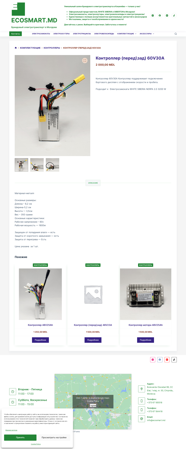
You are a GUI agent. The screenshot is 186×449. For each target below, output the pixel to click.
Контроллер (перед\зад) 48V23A (93, 325)
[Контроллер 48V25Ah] (40, 294)
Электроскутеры (61, 34)
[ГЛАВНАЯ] (16, 48)
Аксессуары (146, 34)
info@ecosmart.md (156, 420)
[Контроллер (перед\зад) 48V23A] (93, 294)
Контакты (15, 34)
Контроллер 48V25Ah (40, 325)
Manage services (11, 430)
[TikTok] (174, 15)
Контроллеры (40, 265)
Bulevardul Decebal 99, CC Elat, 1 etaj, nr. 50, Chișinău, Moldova (160, 390)
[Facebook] (159, 15)
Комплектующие (125, 34)
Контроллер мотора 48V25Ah (146, 325)
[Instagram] (152, 15)
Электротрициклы (82, 34)
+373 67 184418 (154, 411)
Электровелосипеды (104, 34)
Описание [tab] (93, 183)
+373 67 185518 (154, 402)
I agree (93, 405)
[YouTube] (167, 15)
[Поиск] (176, 34)
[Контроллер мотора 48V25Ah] (145, 294)
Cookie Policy (36, 444)
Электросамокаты (41, 34)
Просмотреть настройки (54, 437)
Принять (20, 437)
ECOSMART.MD (34, 20)
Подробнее (40, 340)
